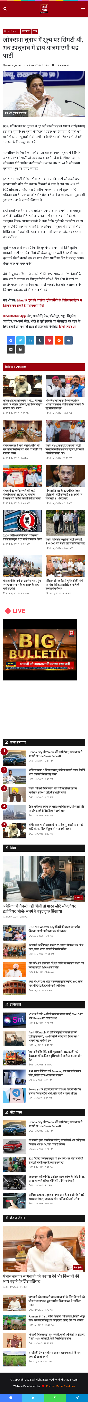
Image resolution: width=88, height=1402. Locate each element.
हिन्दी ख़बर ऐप (67, 326)
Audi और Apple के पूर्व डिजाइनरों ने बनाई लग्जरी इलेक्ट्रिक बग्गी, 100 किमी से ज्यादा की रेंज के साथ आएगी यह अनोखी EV (53, 1036)
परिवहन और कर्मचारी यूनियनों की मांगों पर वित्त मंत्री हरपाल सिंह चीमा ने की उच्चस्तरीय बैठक (64, 585)
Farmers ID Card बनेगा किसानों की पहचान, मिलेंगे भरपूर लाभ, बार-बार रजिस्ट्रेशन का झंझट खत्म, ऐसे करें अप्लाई (57, 1318)
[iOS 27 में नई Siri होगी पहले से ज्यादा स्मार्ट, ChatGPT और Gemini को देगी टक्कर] (14, 1020)
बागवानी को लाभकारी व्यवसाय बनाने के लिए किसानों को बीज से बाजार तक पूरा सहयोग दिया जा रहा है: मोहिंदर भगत (57, 1301)
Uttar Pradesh (11, 31)
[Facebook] (11, 340)
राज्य (35, 31)
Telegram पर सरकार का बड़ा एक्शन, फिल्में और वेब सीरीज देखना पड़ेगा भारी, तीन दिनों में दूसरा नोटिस (55, 1091)
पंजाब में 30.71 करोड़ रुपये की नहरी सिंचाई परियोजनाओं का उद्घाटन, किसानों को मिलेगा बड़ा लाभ (65, 449)
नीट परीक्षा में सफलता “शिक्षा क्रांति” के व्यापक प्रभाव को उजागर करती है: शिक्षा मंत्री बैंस (56, 965)
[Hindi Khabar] (44, 8)
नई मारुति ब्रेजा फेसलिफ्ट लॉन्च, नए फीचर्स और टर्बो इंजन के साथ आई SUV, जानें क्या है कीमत (57, 1142)
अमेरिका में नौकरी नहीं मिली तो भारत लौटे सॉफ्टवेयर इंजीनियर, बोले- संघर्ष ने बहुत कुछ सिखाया (39, 909)
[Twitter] (20, 340)
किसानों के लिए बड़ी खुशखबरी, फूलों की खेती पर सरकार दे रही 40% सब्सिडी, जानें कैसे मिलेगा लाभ (57, 1337)
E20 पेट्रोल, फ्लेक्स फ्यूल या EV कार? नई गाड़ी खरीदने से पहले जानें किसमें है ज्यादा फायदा (56, 1160)
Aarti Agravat (13, 66)
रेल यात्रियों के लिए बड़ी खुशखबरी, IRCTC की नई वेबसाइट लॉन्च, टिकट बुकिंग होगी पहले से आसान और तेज (55, 1056)
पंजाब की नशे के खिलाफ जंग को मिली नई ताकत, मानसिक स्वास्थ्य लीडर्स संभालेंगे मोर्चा (53, 790)
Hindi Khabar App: (15, 316)
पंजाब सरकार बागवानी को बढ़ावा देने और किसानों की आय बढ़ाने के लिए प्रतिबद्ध (41, 1279)
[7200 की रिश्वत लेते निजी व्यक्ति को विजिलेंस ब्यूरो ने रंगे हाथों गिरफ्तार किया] (22, 521)
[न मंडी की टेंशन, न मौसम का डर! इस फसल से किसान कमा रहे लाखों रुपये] (14, 1358)
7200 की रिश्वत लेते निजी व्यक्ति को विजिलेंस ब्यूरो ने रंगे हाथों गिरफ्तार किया (22, 537)
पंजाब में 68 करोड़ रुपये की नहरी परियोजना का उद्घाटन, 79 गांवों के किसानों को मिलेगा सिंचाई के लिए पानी (22, 495)
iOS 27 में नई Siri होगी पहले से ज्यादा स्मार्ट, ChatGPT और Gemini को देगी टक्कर (56, 1016)
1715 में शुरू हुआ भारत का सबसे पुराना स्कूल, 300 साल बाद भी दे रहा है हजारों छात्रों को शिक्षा (55, 983)
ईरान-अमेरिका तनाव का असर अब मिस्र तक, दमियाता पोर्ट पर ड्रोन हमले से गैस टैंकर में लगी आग (56, 808)
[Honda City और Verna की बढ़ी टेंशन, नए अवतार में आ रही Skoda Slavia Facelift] (14, 758)
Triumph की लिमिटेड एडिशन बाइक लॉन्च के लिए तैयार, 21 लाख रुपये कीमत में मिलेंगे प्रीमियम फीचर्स (57, 1179)
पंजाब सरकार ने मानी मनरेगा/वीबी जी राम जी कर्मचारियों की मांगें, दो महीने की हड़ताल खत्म (22, 449)
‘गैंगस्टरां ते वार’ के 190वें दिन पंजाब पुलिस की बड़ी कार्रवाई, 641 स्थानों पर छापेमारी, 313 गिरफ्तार (64, 495)
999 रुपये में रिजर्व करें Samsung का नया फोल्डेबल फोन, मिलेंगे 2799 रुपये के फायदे (55, 1073)
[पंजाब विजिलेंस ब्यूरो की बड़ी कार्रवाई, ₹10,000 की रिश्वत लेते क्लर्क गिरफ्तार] (65, 523)
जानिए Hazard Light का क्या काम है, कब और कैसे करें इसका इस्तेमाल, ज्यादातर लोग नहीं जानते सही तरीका (56, 1197)
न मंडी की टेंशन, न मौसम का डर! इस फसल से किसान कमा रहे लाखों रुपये (54, 1355)
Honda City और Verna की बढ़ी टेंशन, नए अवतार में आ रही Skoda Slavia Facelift (55, 754)
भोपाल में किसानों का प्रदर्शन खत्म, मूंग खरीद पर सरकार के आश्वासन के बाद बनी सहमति (22, 585)
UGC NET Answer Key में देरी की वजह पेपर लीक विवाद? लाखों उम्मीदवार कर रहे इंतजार (54, 929)
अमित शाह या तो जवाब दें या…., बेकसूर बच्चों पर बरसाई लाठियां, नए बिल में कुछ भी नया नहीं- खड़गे (22, 404)
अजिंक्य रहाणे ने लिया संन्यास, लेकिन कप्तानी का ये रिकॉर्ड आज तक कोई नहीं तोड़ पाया (57, 772)
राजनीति (25, 31)
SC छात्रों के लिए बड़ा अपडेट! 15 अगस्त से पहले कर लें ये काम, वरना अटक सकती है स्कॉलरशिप (56, 947)
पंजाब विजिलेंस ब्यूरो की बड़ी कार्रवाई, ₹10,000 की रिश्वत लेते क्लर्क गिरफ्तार (65, 541)
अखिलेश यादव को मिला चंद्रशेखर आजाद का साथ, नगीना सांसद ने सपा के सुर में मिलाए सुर (65, 404)
